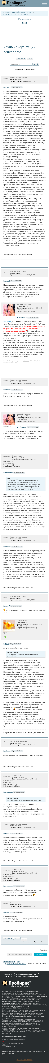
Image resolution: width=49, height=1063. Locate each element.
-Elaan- (5, 78)
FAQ (18, 962)
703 (27, 306)
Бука (5, 633)
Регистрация (24, 19)
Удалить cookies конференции (15, 964)
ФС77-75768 (6, 998)
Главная (6, 12)
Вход (24, 23)
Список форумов (18, 12)
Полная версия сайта (24, 1060)
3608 (22, 458)
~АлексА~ (23, 317)
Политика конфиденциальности (14, 1036)
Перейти (43, 950)
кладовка (6, 456)
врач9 (5, 272)
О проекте (8, 974)
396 (20, 79)
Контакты (8, 976)
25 (26, 622)
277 (19, 273)
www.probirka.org (8, 1003)
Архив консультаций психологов (15, 14)
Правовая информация (26, 974)
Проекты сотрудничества (27, 976)
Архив (29, 12)
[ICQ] (5, 637)
